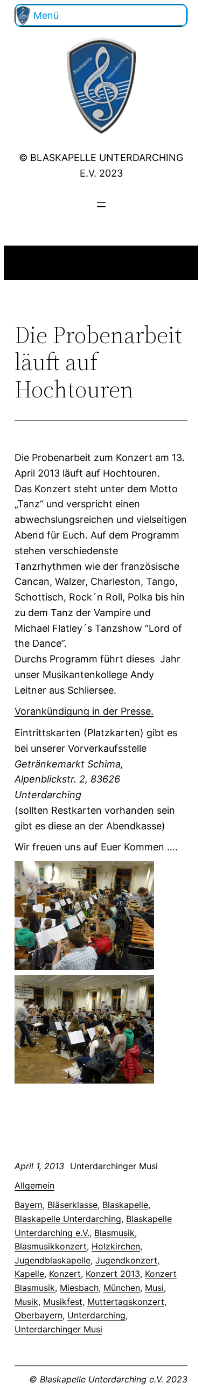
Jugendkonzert (126, 1260)
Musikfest (62, 1301)
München (121, 1287)
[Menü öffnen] (101, 204)
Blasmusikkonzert (51, 1246)
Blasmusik (114, 1232)
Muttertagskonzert (125, 1301)
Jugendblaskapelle (52, 1260)
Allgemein (34, 1185)
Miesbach (79, 1287)
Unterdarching (96, 1315)
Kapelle (29, 1273)
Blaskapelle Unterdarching (68, 1218)
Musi (154, 1287)
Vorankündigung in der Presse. (84, 711)
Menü (46, 15)
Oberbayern (38, 1315)
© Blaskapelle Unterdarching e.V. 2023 (108, 1379)
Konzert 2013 (113, 1273)
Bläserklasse (72, 1204)
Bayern (29, 1204)
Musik (26, 1301)
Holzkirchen (116, 1246)
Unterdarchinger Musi (58, 1329)
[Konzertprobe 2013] (84, 966)
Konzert (65, 1273)
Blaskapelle (125, 1204)
